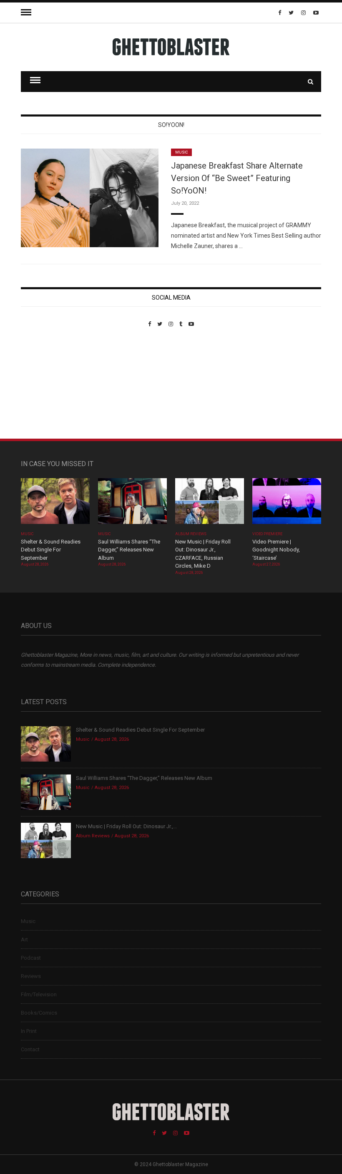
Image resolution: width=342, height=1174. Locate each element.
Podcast (31, 958)
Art (24, 939)
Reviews (31, 976)
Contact (30, 1049)
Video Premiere (267, 534)
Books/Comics (39, 1013)
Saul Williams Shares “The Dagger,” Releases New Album (129, 550)
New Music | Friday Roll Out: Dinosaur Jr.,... (126, 826)
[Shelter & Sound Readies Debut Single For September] (55, 504)
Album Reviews (191, 534)
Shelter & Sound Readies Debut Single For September (50, 550)
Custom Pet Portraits (45, 384)
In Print (29, 1031)
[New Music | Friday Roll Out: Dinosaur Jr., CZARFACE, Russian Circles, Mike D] (209, 504)
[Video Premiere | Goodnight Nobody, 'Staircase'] (286, 504)
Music (181, 152)
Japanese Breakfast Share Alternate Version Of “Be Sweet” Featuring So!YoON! (237, 178)
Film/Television (39, 994)
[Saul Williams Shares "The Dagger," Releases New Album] (132, 504)
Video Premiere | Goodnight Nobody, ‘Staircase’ (276, 550)
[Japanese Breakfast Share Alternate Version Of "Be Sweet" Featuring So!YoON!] (89, 197)
